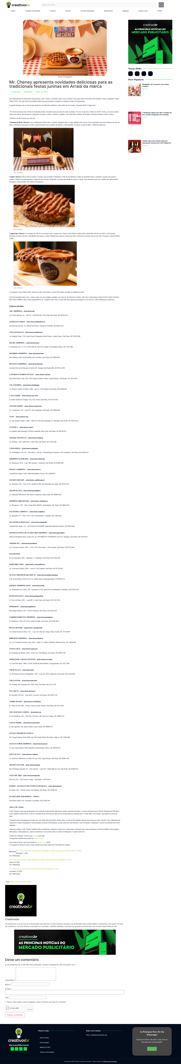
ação (12, 882)
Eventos (53, 11)
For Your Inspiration (87, 11)
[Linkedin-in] (137, 73)
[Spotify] (16, 1049)
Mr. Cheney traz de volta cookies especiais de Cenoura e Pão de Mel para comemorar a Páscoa (40, 860)
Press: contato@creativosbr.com (96, 1035)
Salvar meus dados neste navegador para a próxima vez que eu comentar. (36, 1002)
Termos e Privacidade (47, 1052)
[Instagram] (130, 73)
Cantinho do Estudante (32, 11)
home (35, 836)
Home (13, 11)
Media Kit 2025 (45, 1047)
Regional (126, 11)
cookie (18, 882)
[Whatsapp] (144, 73)
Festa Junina (26, 882)
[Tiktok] (150, 73)
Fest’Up (68, 11)
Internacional (108, 11)
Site (6, 997)
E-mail (8, 989)
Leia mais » (145, 89)
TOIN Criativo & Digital (110, 1061)
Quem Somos (44, 1038)
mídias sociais (38, 838)
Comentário (10, 980)
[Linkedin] (21, 1049)
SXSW (159, 11)
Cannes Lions (142, 11)
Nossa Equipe (44, 1042)
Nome (8, 984)
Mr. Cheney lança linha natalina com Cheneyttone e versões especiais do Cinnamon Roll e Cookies (48, 851)
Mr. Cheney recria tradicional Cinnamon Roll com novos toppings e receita (34, 869)
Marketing (28, 92)
